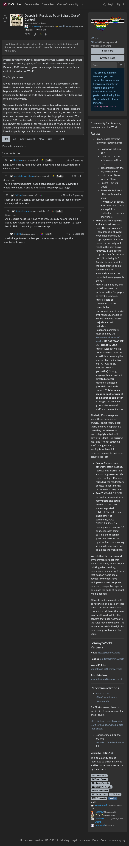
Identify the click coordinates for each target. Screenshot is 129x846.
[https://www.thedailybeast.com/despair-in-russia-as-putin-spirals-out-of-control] (16, 20)
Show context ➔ (11, 153)
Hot (6, 139)
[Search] (104, 4)
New (41, 139)
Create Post (48, 4)
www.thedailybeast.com (35, 23)
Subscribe (107, 50)
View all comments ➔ (14, 146)
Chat (61, 139)
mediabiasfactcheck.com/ (110, 742)
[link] (34, 35)
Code (103, 840)
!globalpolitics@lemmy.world (106, 669)
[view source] (45, 34)
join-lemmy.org (117, 840)
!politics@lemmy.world (111, 659)
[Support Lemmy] (81, 4)
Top (14, 139)
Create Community (67, 4)
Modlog (112, 798)
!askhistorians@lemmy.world (106, 679)
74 (29, 34)
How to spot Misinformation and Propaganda (107, 697)
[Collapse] (5, 160)
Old (50, 139)
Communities (32, 4)
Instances (84, 840)
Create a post (107, 58)
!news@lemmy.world (109, 652)
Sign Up (121, 4)
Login (111, 4)
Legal (74, 840)
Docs (95, 840)
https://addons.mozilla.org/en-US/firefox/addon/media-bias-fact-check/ (107, 725)
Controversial (27, 139)
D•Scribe (14, 4)
